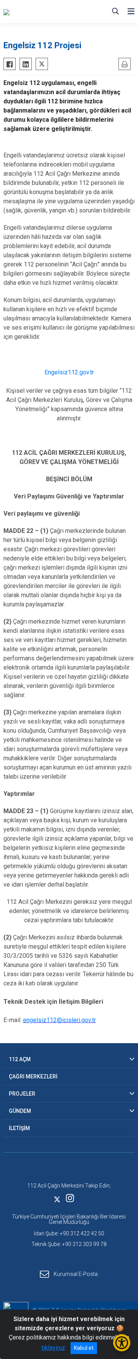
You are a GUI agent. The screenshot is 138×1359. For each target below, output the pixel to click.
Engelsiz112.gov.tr (69, 372)
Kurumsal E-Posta (76, 1274)
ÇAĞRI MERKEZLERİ (33, 1076)
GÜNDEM (20, 1111)
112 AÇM (20, 1059)
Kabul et (84, 1348)
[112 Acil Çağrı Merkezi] (41, 11)
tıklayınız (53, 1347)
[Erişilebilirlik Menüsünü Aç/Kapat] (121, 1342)
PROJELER (22, 1094)
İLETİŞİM (19, 1128)
